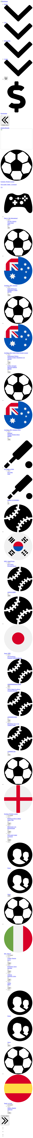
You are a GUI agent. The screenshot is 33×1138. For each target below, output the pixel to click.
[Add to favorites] (9, 220)
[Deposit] (16, 112)
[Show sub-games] (8, 226)
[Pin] (8, 220)
